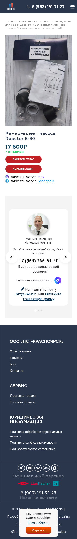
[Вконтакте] (38, 468)
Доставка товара (23, 395)
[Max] (54, 468)
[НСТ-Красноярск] (9, 6)
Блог (13, 364)
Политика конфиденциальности (33, 442)
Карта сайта (61, 517)
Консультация (23, 169)
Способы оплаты (22, 402)
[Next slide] (65, 257)
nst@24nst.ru (26, 294)
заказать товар (23, 159)
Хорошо (38, 530)
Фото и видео (20, 351)
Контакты (17, 370)
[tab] (35, 310)
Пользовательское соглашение (32, 449)
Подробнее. (38, 522)
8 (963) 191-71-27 (48, 6)
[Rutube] (21, 468)
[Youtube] (29, 468)
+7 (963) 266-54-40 (38, 261)
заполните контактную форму (42, 296)
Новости (16, 357)
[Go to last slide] (12, 257)
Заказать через (27, 177)
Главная (10, 21)
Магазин (25, 21)
